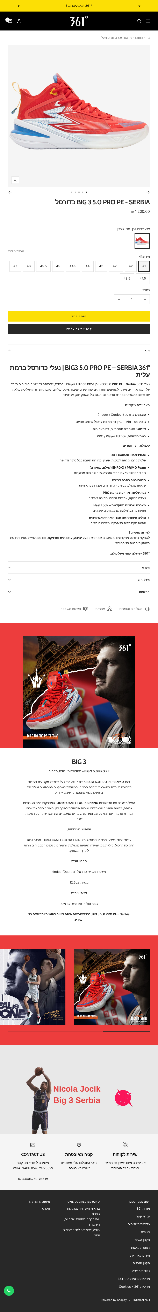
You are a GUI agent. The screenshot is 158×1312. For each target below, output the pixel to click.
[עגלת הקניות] (10, 21)
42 (131, 266)
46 (29, 266)
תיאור (146, 350)
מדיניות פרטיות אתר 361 (134, 1279)
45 (58, 266)
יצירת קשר (143, 1216)
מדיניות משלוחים (139, 1224)
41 (144, 266)
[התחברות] (19, 21)
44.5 (73, 266)
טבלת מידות (16, 251)
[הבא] (10, 192)
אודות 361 (143, 1208)
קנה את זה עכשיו (79, 329)
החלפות (144, 591)
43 (101, 266)
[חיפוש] (139, 21)
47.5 (143, 278)
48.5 (127, 278)
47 (15, 266)
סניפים (145, 1232)
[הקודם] (148, 192)
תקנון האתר (142, 1240)
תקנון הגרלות (141, 1263)
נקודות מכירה (141, 1271)
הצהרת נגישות (140, 1248)
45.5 (43, 266)
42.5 (116, 266)
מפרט (146, 567)
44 (88, 266)
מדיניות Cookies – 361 (134, 1287)
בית (148, 37)
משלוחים (144, 579)
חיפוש (46, 1208)
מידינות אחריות (140, 1255)
